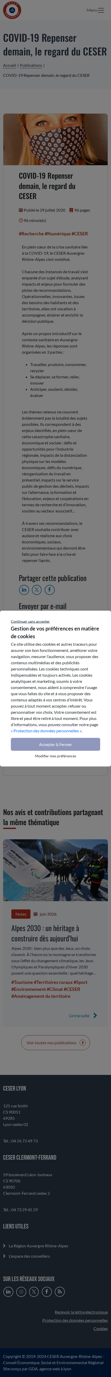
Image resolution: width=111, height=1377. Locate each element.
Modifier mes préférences (55, 756)
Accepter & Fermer (55, 744)
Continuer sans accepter (30, 621)
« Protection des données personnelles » (46, 730)
